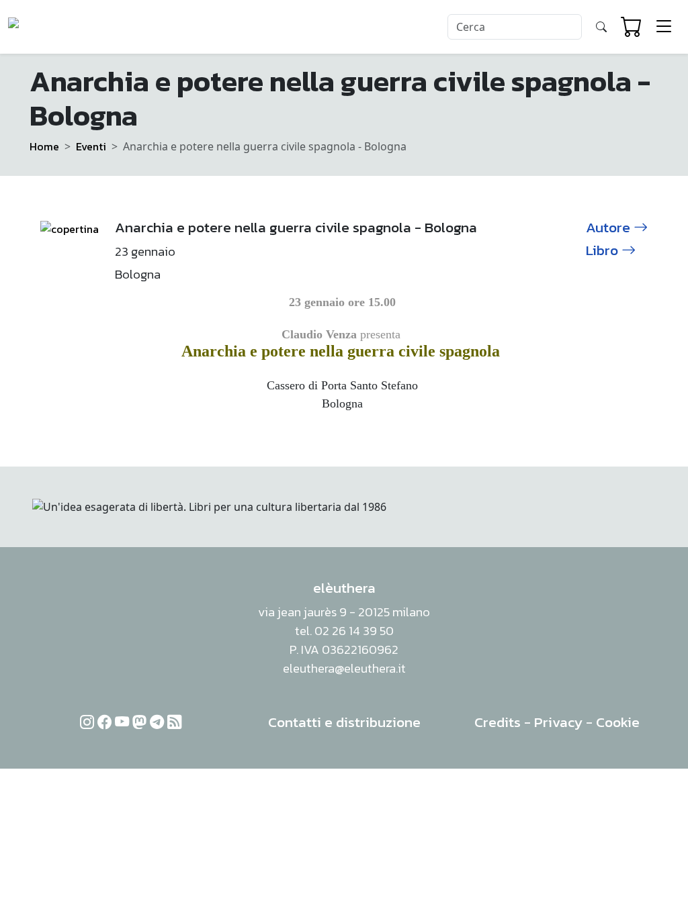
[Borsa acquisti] (631, 26)
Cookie (618, 722)
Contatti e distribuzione (344, 722)
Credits (497, 722)
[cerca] (601, 27)
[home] (59, 27)
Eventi (91, 146)
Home (44, 146)
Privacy (558, 722)
